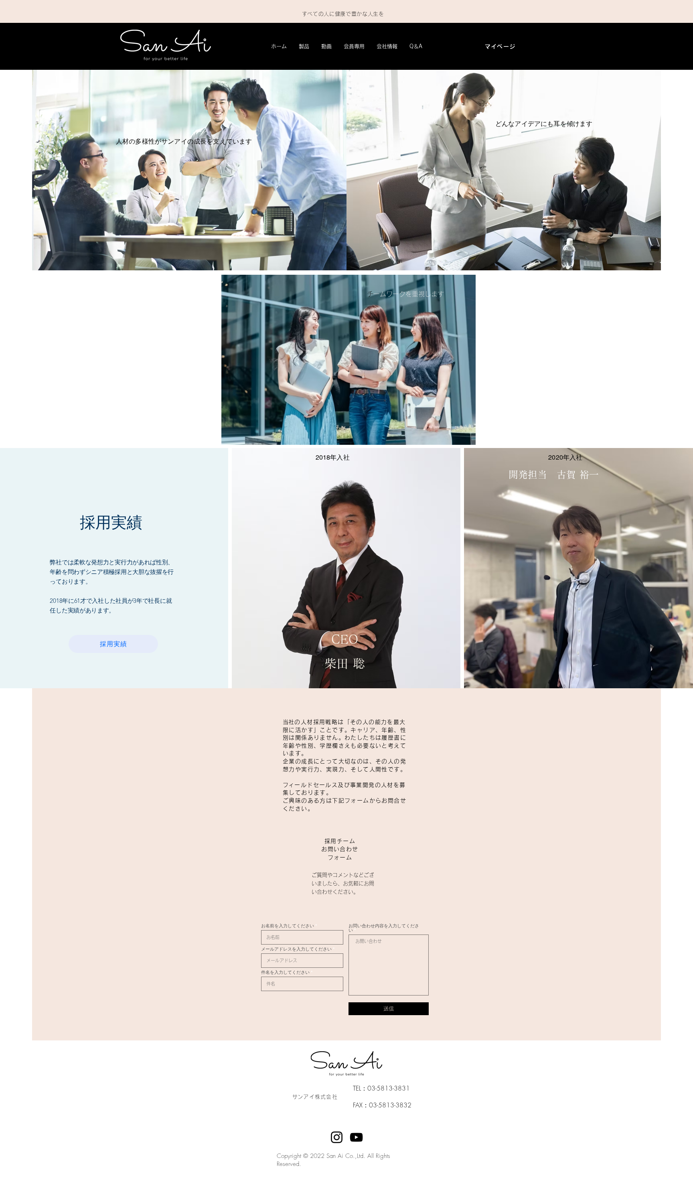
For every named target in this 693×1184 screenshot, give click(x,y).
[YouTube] (356, 1137)
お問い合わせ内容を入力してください (384, 928)
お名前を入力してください (287, 926)
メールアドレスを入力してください (296, 949)
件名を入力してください (285, 972)
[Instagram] (336, 1137)
